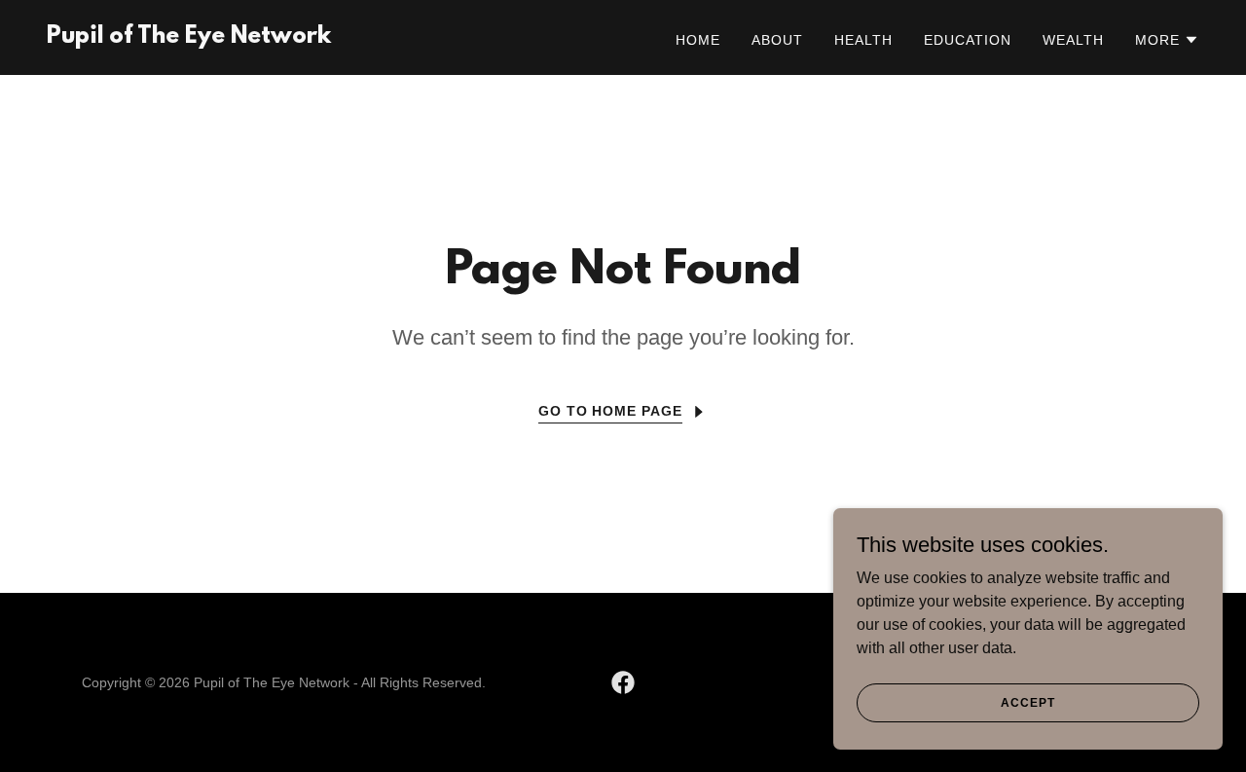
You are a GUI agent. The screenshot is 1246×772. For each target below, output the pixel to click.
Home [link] (698, 40)
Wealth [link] (1073, 40)
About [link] (777, 40)
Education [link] (967, 40)
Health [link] (863, 40)
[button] (1167, 40)
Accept (1027, 702)
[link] (189, 37)
